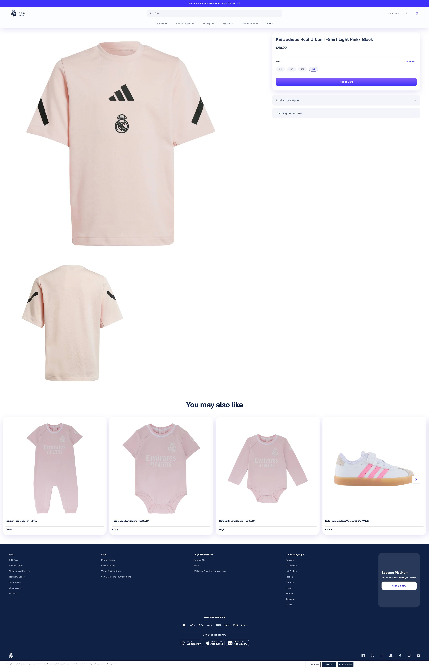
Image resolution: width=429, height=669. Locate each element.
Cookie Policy (108, 565)
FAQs (196, 565)
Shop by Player (183, 23)
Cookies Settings (313, 664)
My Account (15, 582)
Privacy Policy (108, 560)
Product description (288, 100)
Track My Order (16, 576)
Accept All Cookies (345, 664)
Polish (289, 604)
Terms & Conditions (111, 571)
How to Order (16, 565)
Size (278, 61)
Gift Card (13, 560)
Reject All (329, 664)
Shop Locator (15, 588)
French (289, 576)
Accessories (249, 23)
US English (291, 571)
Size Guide (409, 61)
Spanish (290, 560)
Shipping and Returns (19, 571)
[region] (214, 665)
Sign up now (399, 585)
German (290, 582)
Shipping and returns (289, 113)
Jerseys (160, 23)
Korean (289, 593)
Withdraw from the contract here (210, 571)
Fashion (226, 23)
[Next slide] (416, 479)
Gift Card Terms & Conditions (116, 576)
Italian (289, 588)
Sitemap (13, 593)
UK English (291, 565)
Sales (270, 23)
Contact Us (199, 560)
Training (207, 23)
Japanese (290, 599)
